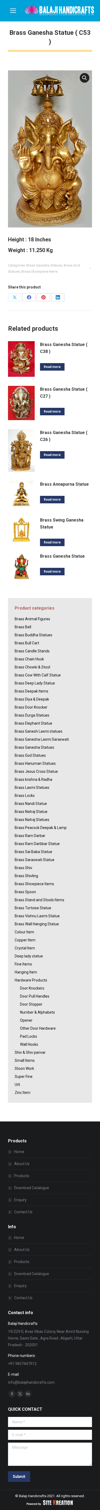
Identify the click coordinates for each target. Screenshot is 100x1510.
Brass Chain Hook (29, 659)
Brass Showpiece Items (39, 271)
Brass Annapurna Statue (64, 484)
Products (21, 1176)
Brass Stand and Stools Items (39, 900)
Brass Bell (23, 627)
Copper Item (25, 940)
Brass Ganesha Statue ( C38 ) (63, 348)
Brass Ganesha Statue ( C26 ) (63, 436)
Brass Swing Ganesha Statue (61, 524)
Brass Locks (25, 795)
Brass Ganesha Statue (62, 556)
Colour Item (24, 932)
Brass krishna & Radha (33, 779)
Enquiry (20, 1200)
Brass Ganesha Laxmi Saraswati (42, 739)
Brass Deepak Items (31, 691)
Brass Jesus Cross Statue (36, 771)
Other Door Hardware (38, 1028)
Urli (17, 1084)
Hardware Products (31, 980)
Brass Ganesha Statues (44, 265)
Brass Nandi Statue (31, 803)
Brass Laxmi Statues (32, 787)
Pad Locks (28, 1036)
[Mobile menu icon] (13, 10)
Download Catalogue (31, 1188)
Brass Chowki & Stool (32, 667)
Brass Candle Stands (32, 651)
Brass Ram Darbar (30, 836)
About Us (22, 1164)
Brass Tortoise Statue (33, 908)
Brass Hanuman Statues (35, 763)
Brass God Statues (30, 755)
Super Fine (24, 1076)
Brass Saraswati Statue (34, 860)
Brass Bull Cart (27, 643)
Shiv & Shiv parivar (30, 1052)
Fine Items (23, 964)
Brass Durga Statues (32, 715)
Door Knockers (32, 988)
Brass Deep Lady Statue (35, 683)
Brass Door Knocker (31, 707)
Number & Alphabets (37, 1012)
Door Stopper (31, 1004)
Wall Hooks (29, 1044)
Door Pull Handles (34, 996)
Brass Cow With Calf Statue (38, 675)
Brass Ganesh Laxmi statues (38, 731)
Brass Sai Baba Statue (33, 852)
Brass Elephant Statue (33, 723)
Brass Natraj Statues (32, 819)
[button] (84, 78)
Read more (52, 367)
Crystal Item (25, 948)
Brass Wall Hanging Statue (37, 924)
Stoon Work (24, 1068)
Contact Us (23, 1212)
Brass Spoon (25, 892)
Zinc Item (22, 1092)
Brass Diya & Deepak (32, 699)
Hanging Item (26, 972)
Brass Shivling (26, 876)
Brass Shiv (23, 868)
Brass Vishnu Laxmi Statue (37, 916)
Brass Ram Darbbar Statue (37, 844)
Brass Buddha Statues (33, 635)
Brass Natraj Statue (31, 811)
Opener (26, 1020)
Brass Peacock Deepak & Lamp (41, 828)
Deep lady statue (29, 956)
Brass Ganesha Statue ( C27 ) (63, 393)
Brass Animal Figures (32, 619)
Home (19, 1152)
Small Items (25, 1060)
